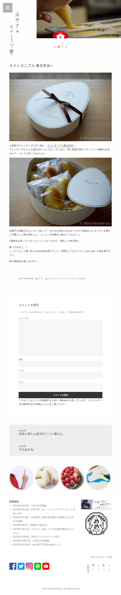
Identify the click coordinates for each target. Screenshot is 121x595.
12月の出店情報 (40, 540)
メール (21, 370)
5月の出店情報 (39, 505)
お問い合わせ (88, 567)
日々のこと (93, 566)
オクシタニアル (54, 278)
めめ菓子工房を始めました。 (47, 544)
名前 (20, 359)
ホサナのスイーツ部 (101, 557)
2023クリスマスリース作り (45, 536)
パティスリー (72, 278)
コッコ (64, 278)
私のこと (104, 566)
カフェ (41, 278)
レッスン (98, 567)
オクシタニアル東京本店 (60, 145)
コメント (23, 318)
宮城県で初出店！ (39, 525)
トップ (109, 566)
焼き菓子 (82, 278)
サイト (21, 382)
